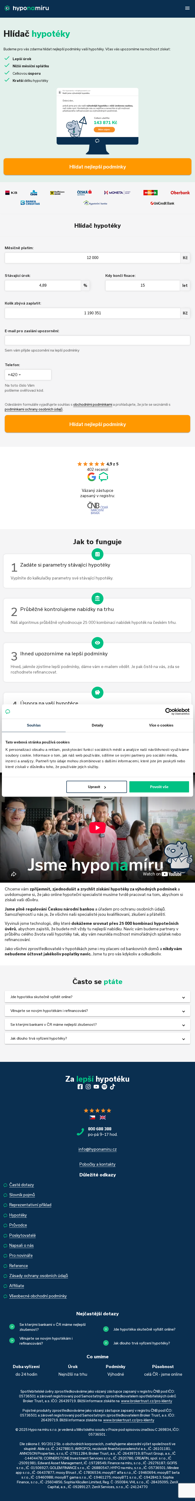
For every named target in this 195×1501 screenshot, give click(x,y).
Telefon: (12, 364)
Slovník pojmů (22, 1194)
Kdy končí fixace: (120, 275)
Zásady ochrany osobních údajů (38, 1275)
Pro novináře (21, 1255)
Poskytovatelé (22, 1235)
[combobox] (15, 374)
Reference (18, 1265)
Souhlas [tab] (34, 725)
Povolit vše (159, 787)
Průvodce (18, 1225)
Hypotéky (18, 1215)
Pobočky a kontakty (97, 1164)
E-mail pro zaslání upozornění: (32, 330)
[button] (97, 996)
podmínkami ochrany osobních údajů (34, 409)
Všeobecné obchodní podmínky (38, 1296)
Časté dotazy (21, 1184)
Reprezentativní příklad (30, 1204)
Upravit (94, 787)
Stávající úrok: (17, 275)
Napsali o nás (21, 1245)
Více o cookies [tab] (161, 725)
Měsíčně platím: (19, 247)
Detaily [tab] (97, 725)
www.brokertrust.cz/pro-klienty (146, 1400)
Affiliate (16, 1285)
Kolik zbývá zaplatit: (23, 302)
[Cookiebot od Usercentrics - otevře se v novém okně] (169, 711)
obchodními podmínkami (92, 404)
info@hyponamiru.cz (97, 1149)
